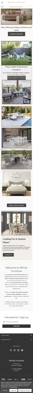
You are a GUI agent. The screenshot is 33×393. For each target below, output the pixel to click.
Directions (16, 370)
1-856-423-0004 (17, 369)
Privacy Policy (13, 387)
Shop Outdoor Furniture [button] (16, 78)
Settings (4, 390)
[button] (16, 17)
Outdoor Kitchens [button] (16, 34)
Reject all (13, 390)
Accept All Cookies (24, 390)
